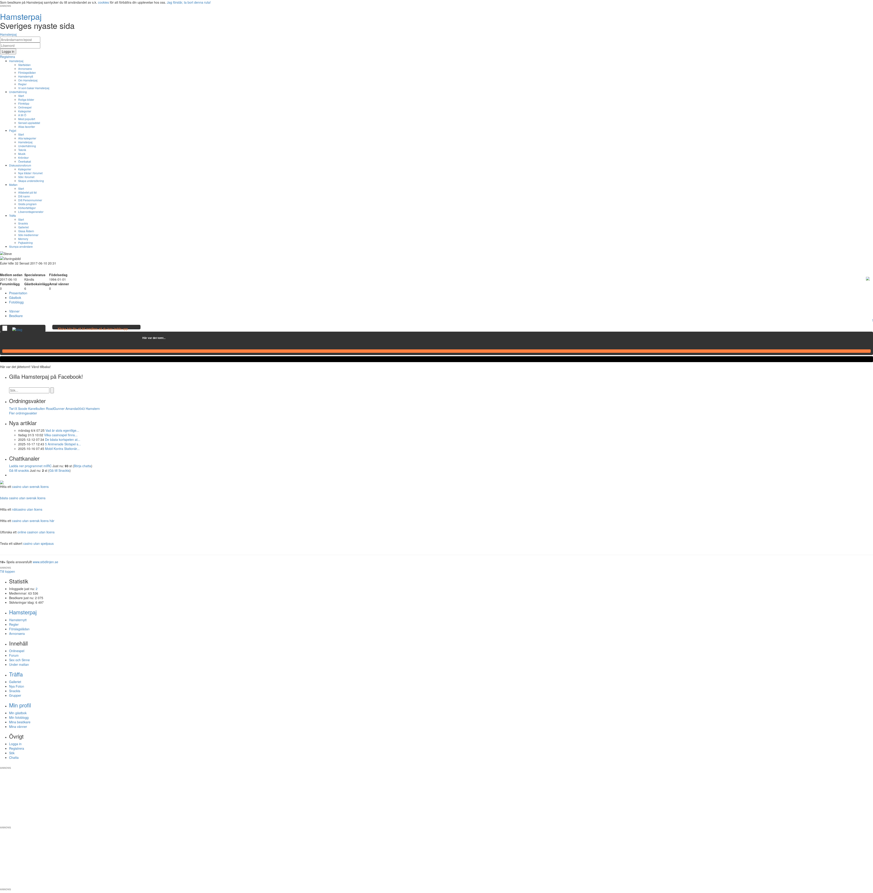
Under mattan (19, 664)
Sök (12, 753)
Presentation (18, 293)
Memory (23, 239)
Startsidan (24, 65)
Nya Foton (16, 686)
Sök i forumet (26, 177)
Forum (14, 655)
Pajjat (12, 130)
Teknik (22, 150)
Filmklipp (23, 103)
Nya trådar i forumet (30, 173)
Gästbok (15, 297)
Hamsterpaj (16, 61)
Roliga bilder (26, 99)
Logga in (15, 744)
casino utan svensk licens (30, 486)
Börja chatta (82, 466)
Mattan (13, 185)
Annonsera (25, 69)
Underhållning (18, 92)
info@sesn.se (477, 764)
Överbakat (24, 161)
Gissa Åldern (26, 231)
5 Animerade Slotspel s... (63, 444)
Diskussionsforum (20, 165)
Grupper (15, 695)
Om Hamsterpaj (28, 80)
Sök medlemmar (28, 235)
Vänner (14, 311)
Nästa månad (169, 337)
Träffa (12, 215)
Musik (21, 154)
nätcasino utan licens (27, 509)
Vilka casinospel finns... (61, 435)
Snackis (23, 223)
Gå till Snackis (59, 470)
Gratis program (27, 204)
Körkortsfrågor (27, 208)
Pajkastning (25, 243)
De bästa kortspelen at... (62, 439)
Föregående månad (139, 337)
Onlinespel (25, 107)
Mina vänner (18, 726)
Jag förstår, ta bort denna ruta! (189, 2)
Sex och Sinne (19, 660)
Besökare (16, 315)
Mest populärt (26, 119)
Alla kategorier (27, 138)
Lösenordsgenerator (30, 212)
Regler (22, 84)
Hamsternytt (25, 76)
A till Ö (22, 115)
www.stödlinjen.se (45, 562)
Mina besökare (19, 722)
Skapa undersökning (31, 181)
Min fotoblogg (19, 717)
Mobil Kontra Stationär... (62, 448)
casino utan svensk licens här (33, 520)
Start (21, 96)
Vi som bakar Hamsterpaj (33, 88)
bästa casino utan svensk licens (22, 498)
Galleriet (23, 227)
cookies (103, 2)
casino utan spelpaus (38, 543)
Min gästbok (18, 713)
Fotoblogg (16, 302)
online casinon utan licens (36, 532)
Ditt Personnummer (30, 200)
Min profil (20, 705)
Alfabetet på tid (27, 192)
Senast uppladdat (29, 123)
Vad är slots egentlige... (62, 430)
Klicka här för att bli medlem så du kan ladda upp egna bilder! (93, 331)
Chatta (14, 757)
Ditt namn (24, 196)
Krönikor (23, 157)
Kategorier (24, 111)
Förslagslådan (27, 72)
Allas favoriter (26, 127)
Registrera (16, 748)
